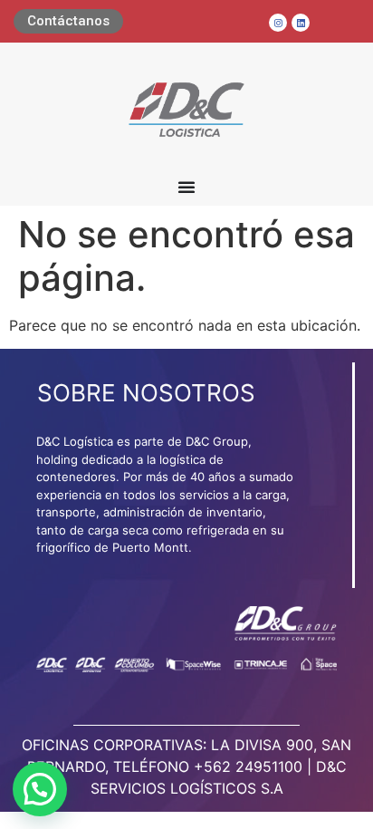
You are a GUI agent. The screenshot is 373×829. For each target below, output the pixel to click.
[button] (40, 789)
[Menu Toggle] (186, 187)
